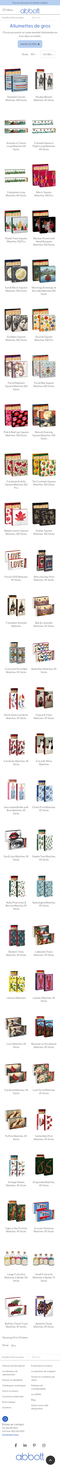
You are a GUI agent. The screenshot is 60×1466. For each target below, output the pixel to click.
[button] (50, 1460)
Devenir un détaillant (12, 1379)
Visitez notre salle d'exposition (39, 1407)
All (32, 54)
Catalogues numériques (14, 1385)
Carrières (6, 1407)
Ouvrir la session (10, 1390)
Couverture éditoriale (12, 1396)
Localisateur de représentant (10, 1373)
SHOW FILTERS (29, 44)
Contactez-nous (10, 1434)
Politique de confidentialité (38, 1387)
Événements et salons (41, 1365)
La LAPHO (36, 1394)
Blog (33, 1399)
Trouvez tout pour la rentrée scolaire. (30, 2)
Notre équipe (8, 1401)
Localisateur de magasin (43, 1371)
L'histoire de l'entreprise (13, 1365)
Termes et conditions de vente (43, 1378)
